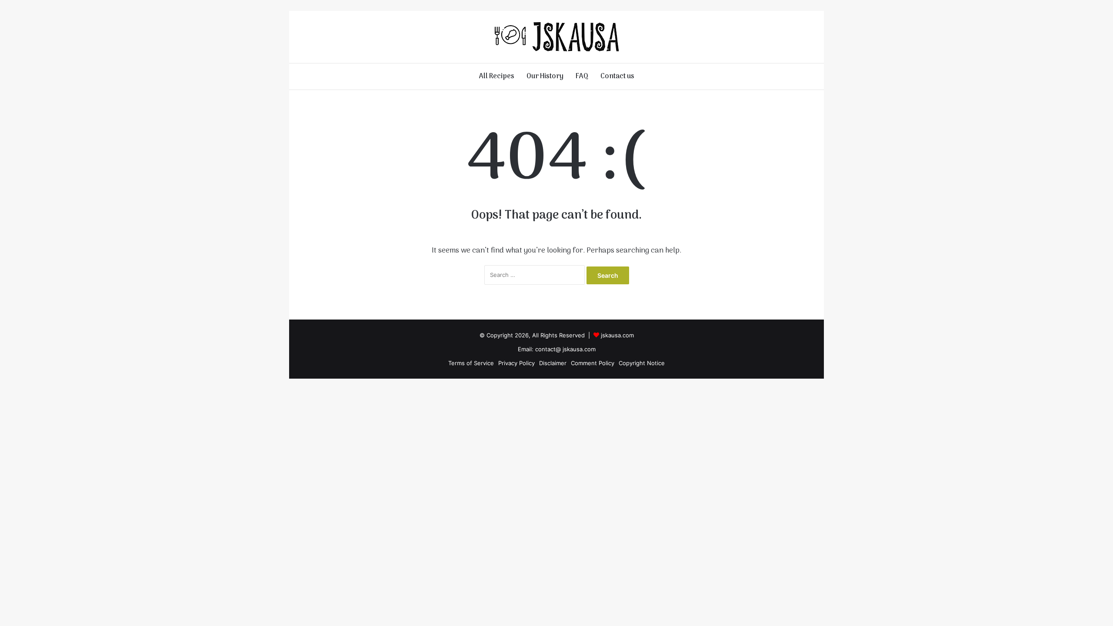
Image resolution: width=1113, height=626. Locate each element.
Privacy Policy (516, 363)
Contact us (617, 76)
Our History (545, 76)
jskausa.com (617, 335)
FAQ (582, 76)
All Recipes (496, 76)
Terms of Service (471, 363)
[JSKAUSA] (556, 37)
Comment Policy (592, 363)
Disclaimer (552, 363)
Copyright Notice (642, 363)
